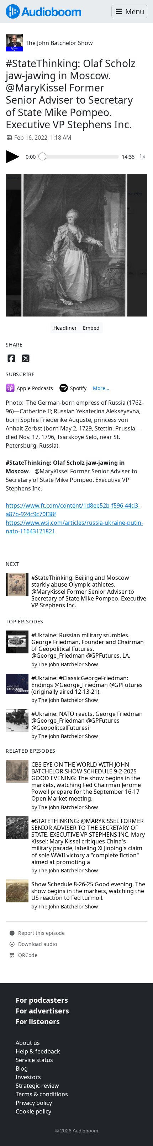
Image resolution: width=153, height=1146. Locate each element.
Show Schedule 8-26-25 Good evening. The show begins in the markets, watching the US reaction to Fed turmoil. (88, 891)
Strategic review (37, 1086)
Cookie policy (33, 1111)
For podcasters (42, 1000)
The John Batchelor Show (59, 43)
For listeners (38, 1021)
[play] (13, 156)
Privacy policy (34, 1103)
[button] (129, 12)
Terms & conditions (42, 1094)
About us (28, 1043)
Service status (34, 1060)
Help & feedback (38, 1051)
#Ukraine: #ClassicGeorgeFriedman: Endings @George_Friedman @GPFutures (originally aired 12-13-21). (87, 685)
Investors (28, 1077)
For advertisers (42, 1011)
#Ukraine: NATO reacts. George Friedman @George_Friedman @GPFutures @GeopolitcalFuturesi (87, 720)
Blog (22, 1068)
